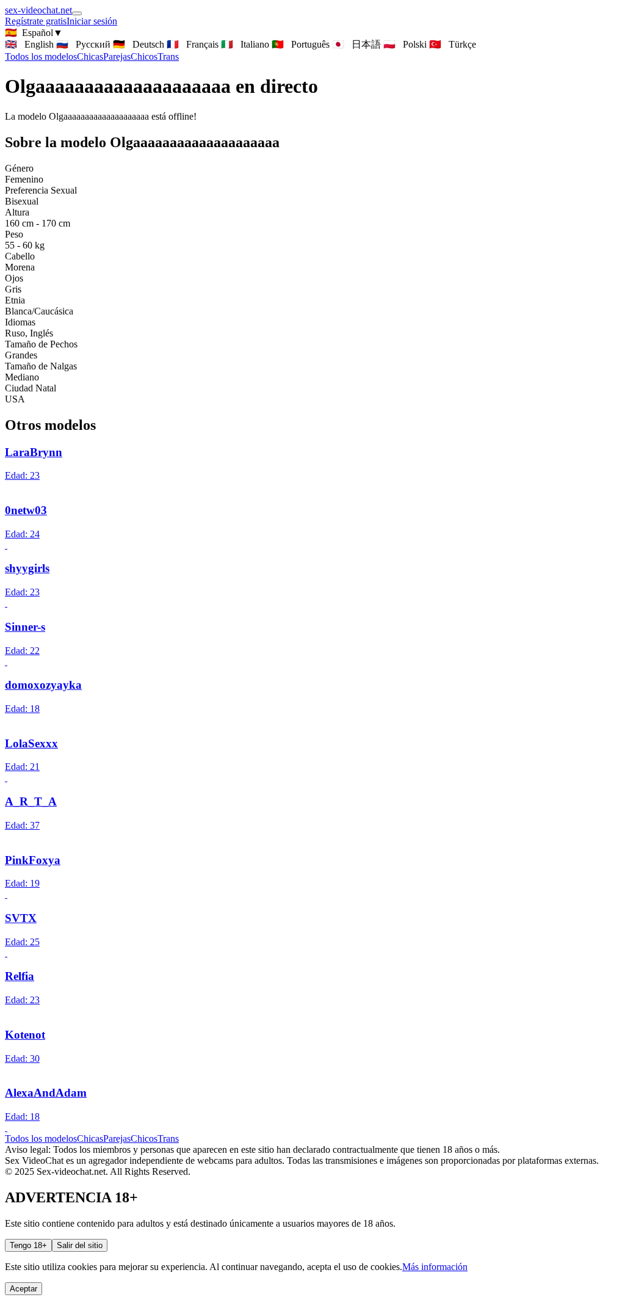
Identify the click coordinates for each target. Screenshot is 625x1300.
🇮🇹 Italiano (245, 44)
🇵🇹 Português (301, 44)
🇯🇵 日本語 (356, 44)
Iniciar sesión (92, 21)
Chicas (90, 56)
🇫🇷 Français (193, 44)
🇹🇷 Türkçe (452, 44)
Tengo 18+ (28, 1245)
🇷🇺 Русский (83, 44)
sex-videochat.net (38, 10)
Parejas (117, 56)
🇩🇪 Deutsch (138, 44)
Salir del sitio (80, 1245)
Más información (435, 1267)
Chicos (144, 56)
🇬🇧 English (29, 44)
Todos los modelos (41, 1138)
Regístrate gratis (36, 21)
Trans (168, 56)
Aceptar (23, 1288)
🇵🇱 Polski (405, 44)
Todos (41, 56)
